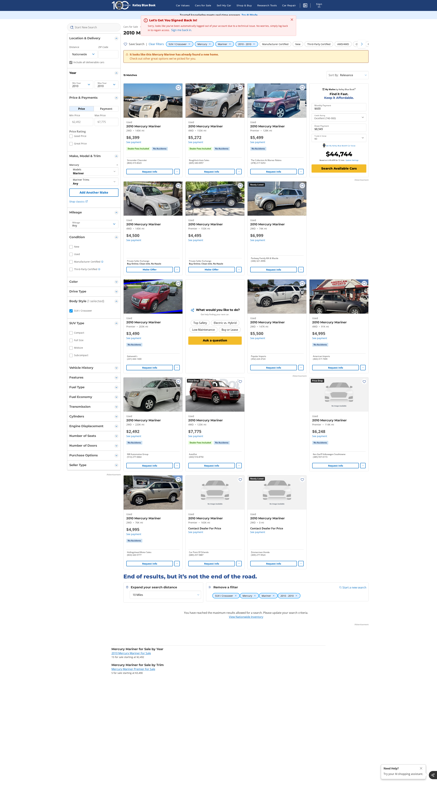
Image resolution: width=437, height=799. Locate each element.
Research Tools (267, 5)
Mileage (76, 223)
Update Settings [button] (352, 160)
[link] (160, 149)
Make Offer (150, 269)
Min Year (76, 83)
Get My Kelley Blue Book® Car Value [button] (340, 145)
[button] (305, 6)
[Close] (421, 768)
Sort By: (334, 75)
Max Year (102, 83)
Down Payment (321, 126)
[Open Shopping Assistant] (433, 775)
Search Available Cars (339, 168)
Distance (74, 47)
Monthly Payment (322, 105)
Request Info (149, 171)
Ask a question (215, 340)
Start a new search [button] (354, 587)
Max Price (100, 115)
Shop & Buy (244, 5)
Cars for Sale (203, 5)
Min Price (74, 115)
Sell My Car (224, 5)
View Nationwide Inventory (246, 617)
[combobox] (94, 27)
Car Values (182, 5)
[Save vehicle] (178, 87)
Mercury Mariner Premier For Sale (133, 669)
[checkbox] (77, 136)
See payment (133, 142)
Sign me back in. (181, 30)
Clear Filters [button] (156, 44)
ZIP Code (103, 47)
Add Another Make (94, 192)
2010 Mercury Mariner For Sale (131, 653)
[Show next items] (362, 44)
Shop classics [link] (76, 201)
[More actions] (177, 171)
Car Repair (289, 5)
